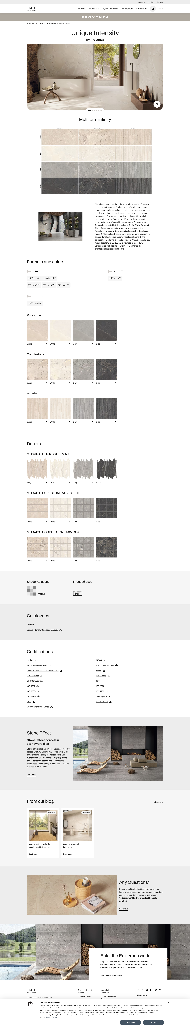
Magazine (141, 2)
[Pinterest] (160, 990)
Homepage (31, 23)
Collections (42, 23)
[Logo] (31, 9)
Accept (153, 1022)
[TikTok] (138, 990)
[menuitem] (82, 8)
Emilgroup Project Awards (85, 991)
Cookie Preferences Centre (108, 997)
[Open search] (153, 9)
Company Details (84, 996)
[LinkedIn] (147, 990)
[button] (89, 110)
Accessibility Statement (106, 991)
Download (150, 2)
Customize (130, 1022)
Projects (105, 9)
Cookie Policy (51, 1017)
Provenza (52, 23)
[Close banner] (169, 1002)
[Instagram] (156, 990)
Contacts (160, 2)
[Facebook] (151, 990)
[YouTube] (142, 990)
